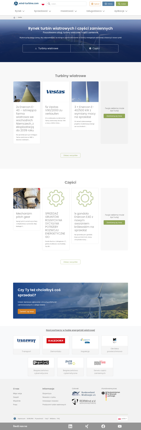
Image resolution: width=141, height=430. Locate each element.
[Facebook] (103, 426)
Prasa (15, 404)
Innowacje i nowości (50, 401)
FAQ (58, 418)
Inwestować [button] (67, 10)
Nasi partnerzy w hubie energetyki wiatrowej (70, 330)
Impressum (21, 418)
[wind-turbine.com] (14, 17)
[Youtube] (120, 426)
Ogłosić (97, 4)
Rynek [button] (18, 10)
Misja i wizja (17, 393)
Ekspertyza (47, 393)
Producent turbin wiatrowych (54, 404)
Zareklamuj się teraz (114, 116)
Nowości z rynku (49, 397)
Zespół (16, 397)
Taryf (47, 418)
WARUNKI (30, 418)
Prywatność (39, 418)
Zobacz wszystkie (70, 155)
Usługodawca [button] (94, 10)
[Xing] (87, 426)
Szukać (123, 4)
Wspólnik (17, 401)
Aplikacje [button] (119, 10)
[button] (43, 3)
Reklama (53, 418)
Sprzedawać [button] (41, 10)
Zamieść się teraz (27, 311)
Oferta (110, 4)
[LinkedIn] (70, 426)
